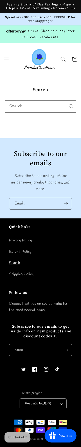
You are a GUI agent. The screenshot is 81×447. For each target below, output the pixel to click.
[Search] (71, 106)
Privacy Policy (20, 240)
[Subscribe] (66, 204)
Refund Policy (20, 251)
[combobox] (40, 106)
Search (14, 263)
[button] (6, 59)
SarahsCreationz (34, 439)
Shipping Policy (21, 274)
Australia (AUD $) (38, 403)
